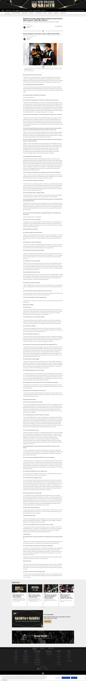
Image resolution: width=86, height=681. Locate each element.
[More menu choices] (46, 10)
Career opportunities (49, 652)
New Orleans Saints (30, 37)
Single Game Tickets (37, 659)
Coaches (16, 654)
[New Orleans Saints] (43, 673)
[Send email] (59, 26)
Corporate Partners (48, 654)
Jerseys (69, 657)
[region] (43, 678)
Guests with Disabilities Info (37, 662)
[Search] (66, 10)
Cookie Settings (57, 677)
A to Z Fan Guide (25, 657)
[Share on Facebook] (55, 26)
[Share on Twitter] (57, 26)
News (59, 652)
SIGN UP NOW (47, 621)
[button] (41, 607)
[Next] (50, 66)
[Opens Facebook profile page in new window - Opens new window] (27, 27)
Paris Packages (37, 657)
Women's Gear (69, 654)
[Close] (84, 678)
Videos (59, 659)
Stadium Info (25, 652)
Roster (16, 652)
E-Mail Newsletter (58, 662)
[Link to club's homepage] (3, 10)
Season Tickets (37, 654)
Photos (59, 657)
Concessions (25, 654)
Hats (69, 659)
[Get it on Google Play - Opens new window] (46, 669)
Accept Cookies (74, 677)
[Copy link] (61, 26)
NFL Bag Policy (26, 659)
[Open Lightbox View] (43, 57)
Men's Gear (68, 652)
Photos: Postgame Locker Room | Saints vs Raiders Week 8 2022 (41, 33)
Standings (16, 659)
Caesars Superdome (25, 662)
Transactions (16, 662)
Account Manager (37, 652)
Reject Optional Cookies (66, 677)
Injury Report (16, 657)
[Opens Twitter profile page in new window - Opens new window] (29, 27)
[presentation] (73, 607)
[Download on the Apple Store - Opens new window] (39, 669)
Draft (58, 654)
